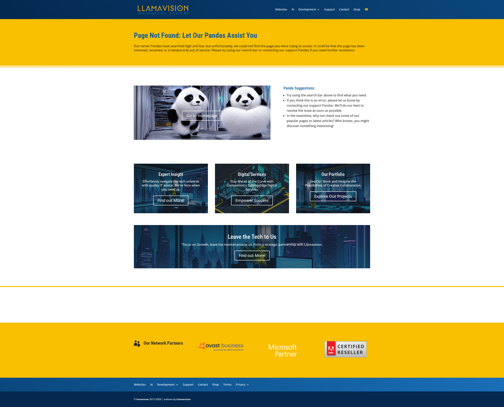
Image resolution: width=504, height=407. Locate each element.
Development (307, 9)
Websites (281, 9)
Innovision (142, 399)
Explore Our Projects (333, 196)
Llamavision (183, 399)
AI (293, 9)
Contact (344, 9)
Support (329, 9)
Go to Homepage (202, 115)
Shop (357, 9)
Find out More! (171, 200)
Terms (227, 384)
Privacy (240, 384)
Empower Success (252, 200)
